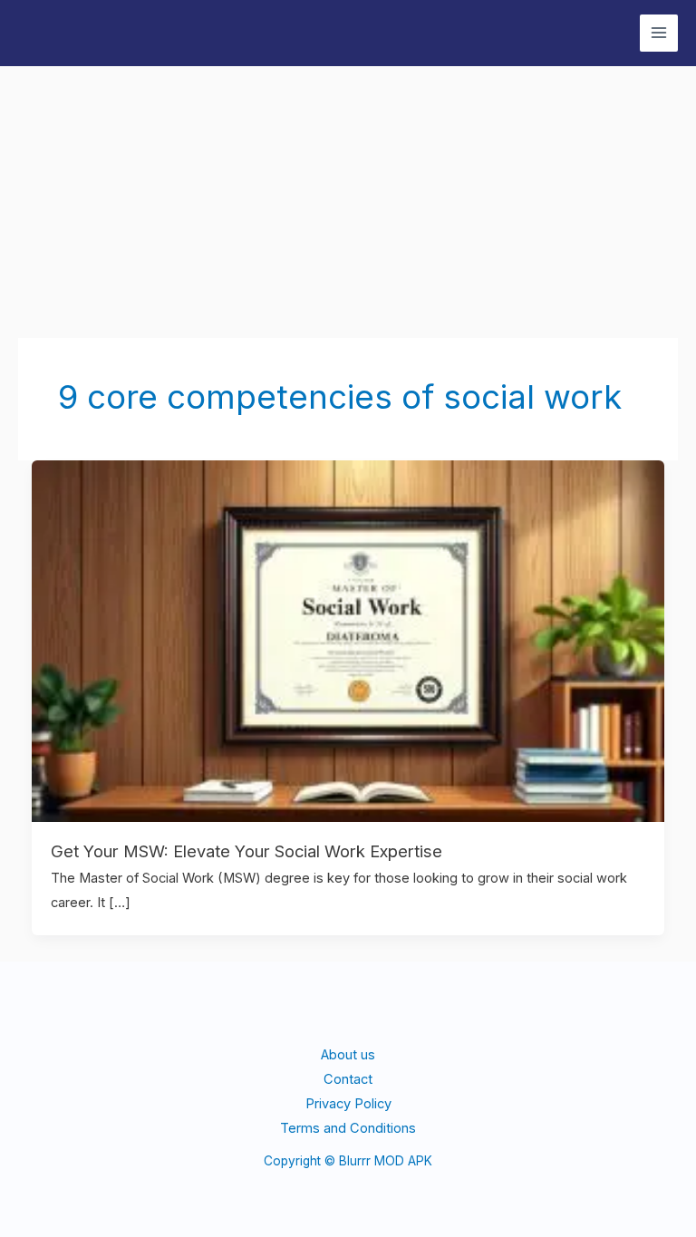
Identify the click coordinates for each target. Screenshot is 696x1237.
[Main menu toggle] (659, 33)
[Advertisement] (348, 202)
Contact (348, 1079)
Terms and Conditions (348, 1128)
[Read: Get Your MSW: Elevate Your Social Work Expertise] (348, 640)
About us (348, 1055)
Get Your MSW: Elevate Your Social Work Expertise (246, 851)
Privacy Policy (348, 1104)
